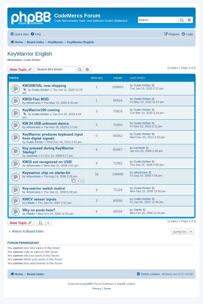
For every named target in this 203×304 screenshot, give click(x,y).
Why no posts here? (38, 210)
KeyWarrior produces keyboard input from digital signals (52, 136)
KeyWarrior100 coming (41, 110)
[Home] (31, 17)
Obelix (30, 202)
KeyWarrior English (29, 54)
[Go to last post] (153, 85)
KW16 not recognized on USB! (47, 162)
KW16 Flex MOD (35, 99)
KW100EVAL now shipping (44, 86)
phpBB (87, 283)
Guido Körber (32, 59)
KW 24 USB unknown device (45, 124)
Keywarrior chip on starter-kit (46, 173)
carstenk (32, 155)
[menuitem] (35, 34)
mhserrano (33, 102)
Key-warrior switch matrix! (43, 188)
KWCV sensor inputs (39, 199)
